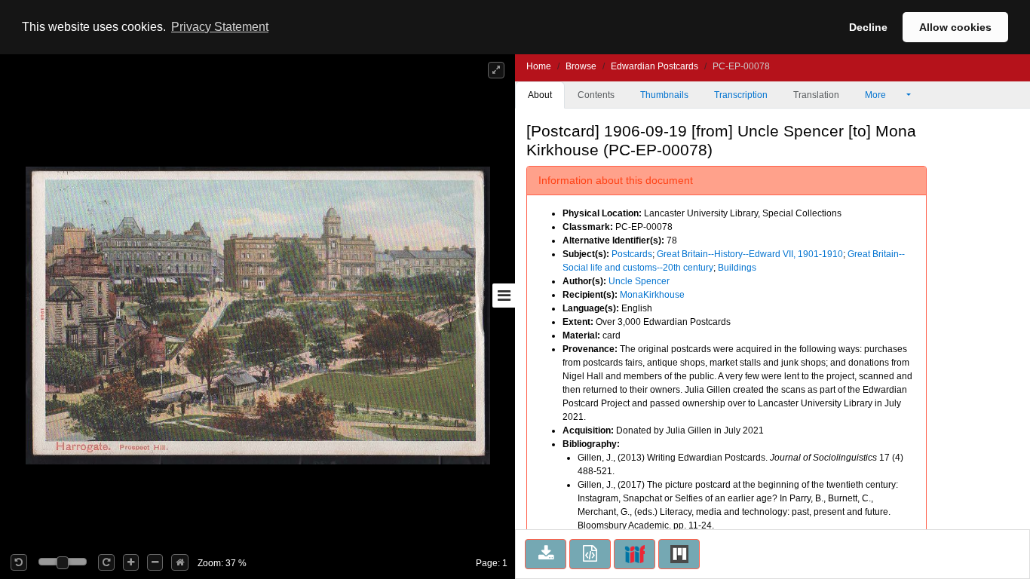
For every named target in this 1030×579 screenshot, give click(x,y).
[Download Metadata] (590, 554)
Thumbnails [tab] (664, 95)
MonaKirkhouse (652, 295)
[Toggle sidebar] (503, 295)
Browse (581, 66)
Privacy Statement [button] (219, 26)
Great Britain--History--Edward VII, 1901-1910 (750, 254)
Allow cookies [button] (955, 27)
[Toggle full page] (496, 70)
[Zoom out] (155, 562)
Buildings (737, 267)
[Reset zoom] (180, 562)
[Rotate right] (106, 562)
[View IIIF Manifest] (634, 554)
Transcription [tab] (741, 95)
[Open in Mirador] (679, 554)
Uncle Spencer (639, 281)
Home (538, 66)
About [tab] (540, 95)
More (876, 95)
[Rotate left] (19, 562)
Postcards (632, 254)
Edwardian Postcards (654, 66)
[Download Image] (545, 554)
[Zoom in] (131, 562)
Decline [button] (868, 27)
